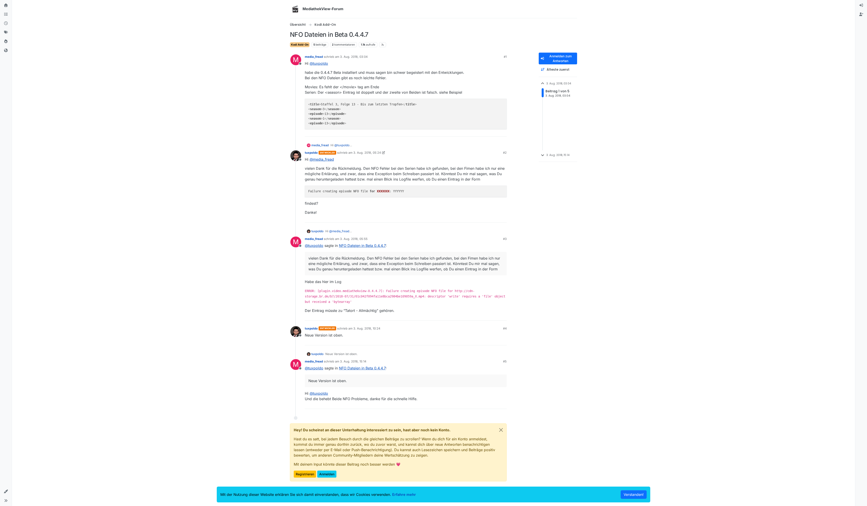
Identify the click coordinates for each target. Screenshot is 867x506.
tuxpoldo (311, 152)
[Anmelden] (861, 5)
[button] (6, 491)
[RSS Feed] (382, 44)
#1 (505, 56)
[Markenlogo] (295, 9)
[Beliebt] (6, 41)
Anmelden (326, 474)
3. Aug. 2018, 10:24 (366, 328)
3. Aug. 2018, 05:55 (354, 239)
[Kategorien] (6, 14)
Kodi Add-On (299, 44)
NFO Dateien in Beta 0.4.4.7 (362, 245)
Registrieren (305, 474)
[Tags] (6, 32)
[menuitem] (861, 5)
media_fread (314, 56)
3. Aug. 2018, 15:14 (353, 361)
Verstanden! (634, 494)
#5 (505, 361)
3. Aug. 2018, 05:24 (367, 152)
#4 (505, 328)
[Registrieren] (861, 14)
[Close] (501, 430)
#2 (505, 152)
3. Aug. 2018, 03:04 (354, 56)
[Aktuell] (6, 23)
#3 (505, 239)
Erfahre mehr (404, 494)
